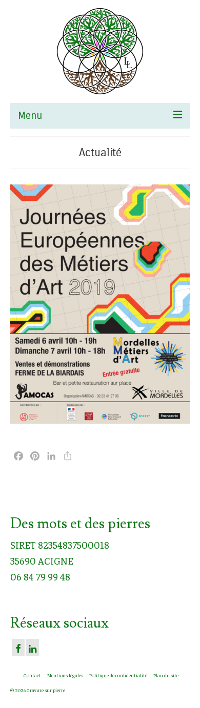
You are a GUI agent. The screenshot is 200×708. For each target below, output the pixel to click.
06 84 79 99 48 (40, 576)
